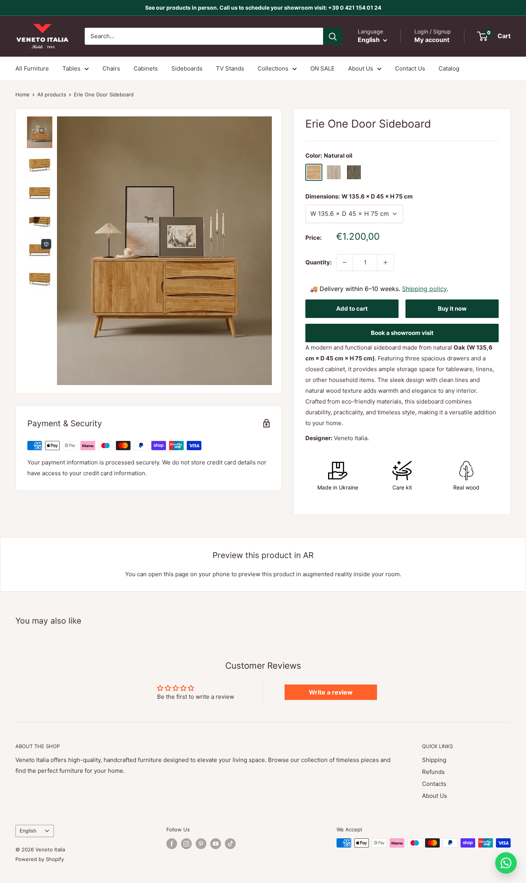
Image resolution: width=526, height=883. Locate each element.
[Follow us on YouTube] (215, 843)
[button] (39, 132)
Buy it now (452, 308)
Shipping (434, 760)
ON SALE (322, 68)
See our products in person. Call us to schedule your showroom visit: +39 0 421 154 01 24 (263, 7)
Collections (273, 68)
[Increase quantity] (385, 262)
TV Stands (230, 68)
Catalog (449, 68)
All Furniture (32, 68)
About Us (360, 68)
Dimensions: (359, 196)
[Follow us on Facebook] (171, 843)
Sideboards (187, 68)
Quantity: (318, 262)
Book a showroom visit (402, 332)
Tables (71, 68)
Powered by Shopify (39, 859)
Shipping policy (424, 289)
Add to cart (352, 308)
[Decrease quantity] (345, 262)
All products (51, 94)
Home (22, 94)
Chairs (111, 68)
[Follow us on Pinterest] (201, 843)
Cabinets (146, 68)
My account (431, 40)
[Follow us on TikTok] (230, 843)
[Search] (332, 36)
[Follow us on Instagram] (186, 843)
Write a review (331, 692)
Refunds (433, 771)
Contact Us (410, 68)
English (28, 831)
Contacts (434, 783)
